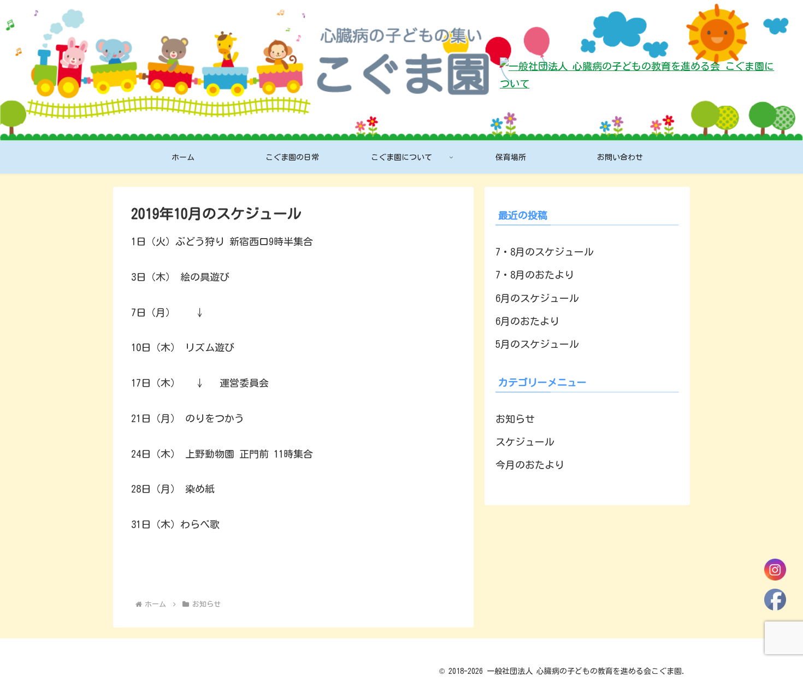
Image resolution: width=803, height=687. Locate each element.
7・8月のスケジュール (544, 252)
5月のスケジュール (537, 344)
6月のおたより (527, 321)
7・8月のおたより (534, 275)
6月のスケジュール (537, 298)
